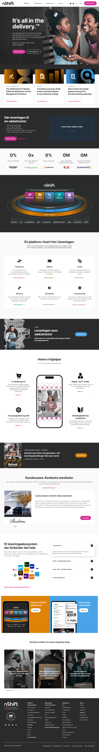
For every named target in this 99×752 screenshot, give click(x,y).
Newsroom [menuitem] (82, 710)
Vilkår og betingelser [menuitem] (89, 746)
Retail (18, 684)
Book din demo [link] (18, 51)
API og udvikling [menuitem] (66, 720)
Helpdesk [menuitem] (64, 737)
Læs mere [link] (36, 610)
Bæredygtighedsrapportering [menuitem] (34, 717)
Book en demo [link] (10, 138)
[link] (19, 268)
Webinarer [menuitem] (64, 717)
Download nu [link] (81, 334)
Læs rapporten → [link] (42, 101)
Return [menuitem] (29, 734)
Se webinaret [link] (81, 455)
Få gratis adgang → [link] (12, 101)
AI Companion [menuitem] (30, 710)
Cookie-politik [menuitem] (66, 746)
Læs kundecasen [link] (84, 518)
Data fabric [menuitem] (30, 715)
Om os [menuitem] (82, 703)
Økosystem (37, 3)
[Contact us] (70, 3)
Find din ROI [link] (21, 138)
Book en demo (90, 3)
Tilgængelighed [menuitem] (47, 746)
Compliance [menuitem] (30, 720)
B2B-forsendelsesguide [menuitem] (68, 732)
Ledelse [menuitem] (82, 705)
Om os (60, 3)
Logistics (49, 684)
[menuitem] (32, 705)
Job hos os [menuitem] (82, 707)
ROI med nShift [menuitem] (31, 707)
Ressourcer (49, 3)
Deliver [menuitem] (29, 729)
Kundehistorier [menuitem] (66, 710)
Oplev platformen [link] (34, 51)
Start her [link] (83, 610)
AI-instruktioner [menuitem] (83, 720)
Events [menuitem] (64, 712)
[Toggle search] (76, 3)
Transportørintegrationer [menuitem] (33, 712)
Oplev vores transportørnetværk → (17, 587)
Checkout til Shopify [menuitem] (50, 712)
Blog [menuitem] (63, 705)
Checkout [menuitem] (29, 727)
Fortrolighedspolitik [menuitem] (56, 746)
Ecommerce (80, 684)
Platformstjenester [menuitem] (32, 722)
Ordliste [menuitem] (64, 715)
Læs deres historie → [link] (74, 101)
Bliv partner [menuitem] (48, 707)
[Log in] (73, 3)
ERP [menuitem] (46, 715)
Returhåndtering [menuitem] (66, 734)
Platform (26, 3)
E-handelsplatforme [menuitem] (50, 710)
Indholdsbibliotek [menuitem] (66, 707)
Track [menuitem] (28, 732)
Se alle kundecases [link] (48, 488)
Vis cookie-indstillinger (77, 746)
